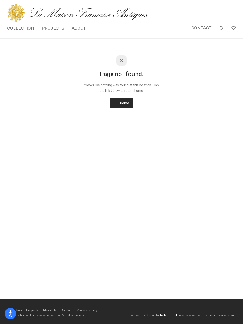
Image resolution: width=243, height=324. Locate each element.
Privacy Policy (87, 310)
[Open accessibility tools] (10, 313)
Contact (67, 310)
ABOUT (79, 28)
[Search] (221, 28)
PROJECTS (53, 28)
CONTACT (201, 28)
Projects (32, 310)
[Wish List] (234, 28)
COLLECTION (20, 28)
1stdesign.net (168, 315)
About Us (49, 310)
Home (124, 103)
